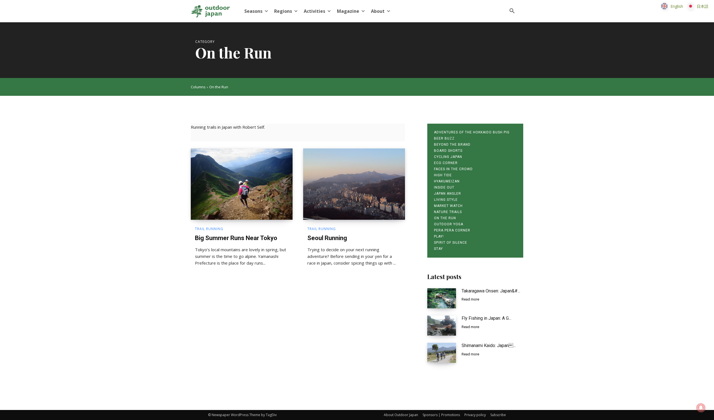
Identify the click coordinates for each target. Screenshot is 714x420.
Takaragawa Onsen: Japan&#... (491, 291)
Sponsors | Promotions (441, 414)
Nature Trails (448, 212)
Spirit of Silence (450, 242)
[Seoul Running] (354, 184)
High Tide (443, 175)
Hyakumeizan (447, 181)
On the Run (445, 218)
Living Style (446, 199)
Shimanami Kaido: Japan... (489, 345)
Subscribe (498, 414)
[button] (512, 11)
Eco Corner (446, 163)
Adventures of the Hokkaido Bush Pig (472, 132)
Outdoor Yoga (448, 224)
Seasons (253, 11)
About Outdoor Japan (401, 414)
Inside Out (444, 187)
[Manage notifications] (700, 407)
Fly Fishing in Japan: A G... (486, 318)
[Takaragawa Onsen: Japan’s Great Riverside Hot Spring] (441, 298)
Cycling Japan (448, 156)
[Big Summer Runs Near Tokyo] (242, 184)
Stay (438, 248)
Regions (283, 11)
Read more (470, 299)
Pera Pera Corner (452, 230)
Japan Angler (447, 193)
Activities (314, 11)
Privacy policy (475, 414)
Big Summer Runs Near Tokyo (236, 238)
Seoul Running (327, 238)
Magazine (348, 11)
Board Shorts (448, 150)
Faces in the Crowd (453, 169)
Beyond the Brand (452, 144)
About (378, 11)
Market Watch (448, 205)
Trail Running (209, 229)
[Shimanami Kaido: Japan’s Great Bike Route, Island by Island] (441, 353)
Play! (439, 236)
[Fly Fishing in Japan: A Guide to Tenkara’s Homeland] (441, 326)
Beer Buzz (444, 138)
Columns (198, 86)
